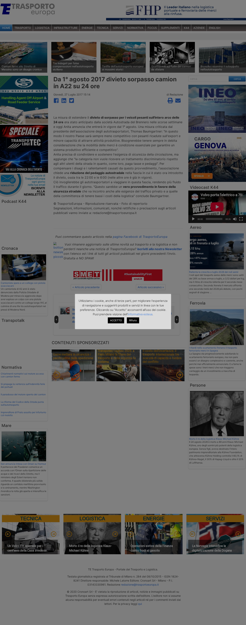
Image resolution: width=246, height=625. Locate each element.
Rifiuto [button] (133, 320)
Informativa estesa (140, 314)
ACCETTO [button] (116, 320)
